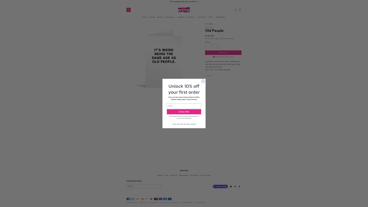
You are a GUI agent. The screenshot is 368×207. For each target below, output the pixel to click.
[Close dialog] (203, 81)
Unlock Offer (184, 111)
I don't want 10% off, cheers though (184, 124)
